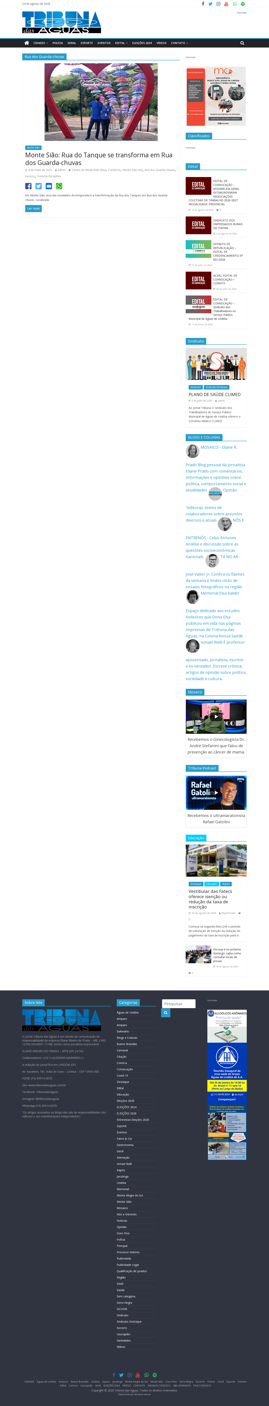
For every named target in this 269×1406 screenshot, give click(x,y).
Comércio (114, 170)
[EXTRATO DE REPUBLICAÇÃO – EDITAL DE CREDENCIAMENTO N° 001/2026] (198, 243)
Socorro (122, 1328)
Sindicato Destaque (216, 387)
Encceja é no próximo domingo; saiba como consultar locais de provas (227, 955)
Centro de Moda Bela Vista (89, 170)
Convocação (125, 1069)
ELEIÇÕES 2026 (126, 1113)
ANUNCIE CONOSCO (159, 1385)
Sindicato (196, 387)
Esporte (87, 43)
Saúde (121, 1290)
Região (226, 884)
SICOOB (122, 1309)
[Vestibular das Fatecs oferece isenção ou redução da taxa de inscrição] (216, 847)
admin (62, 170)
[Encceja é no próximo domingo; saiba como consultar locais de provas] (198, 948)
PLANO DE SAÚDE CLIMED (215, 394)
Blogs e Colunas (127, 1038)
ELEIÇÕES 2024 (142, 43)
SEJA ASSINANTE (182, 1385)
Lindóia (121, 1183)
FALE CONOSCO (202, 1385)
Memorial (123, 1189)
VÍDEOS (161, 43)
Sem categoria (126, 1296)
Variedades (124, 1340)
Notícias (122, 1220)
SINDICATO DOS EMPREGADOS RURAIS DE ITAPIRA (228, 224)
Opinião (122, 1227)
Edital (120, 43)
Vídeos (121, 1347)
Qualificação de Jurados (132, 1271)
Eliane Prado (229, 913)
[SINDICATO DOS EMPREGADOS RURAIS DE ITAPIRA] (198, 219)
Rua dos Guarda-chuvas (160, 170)
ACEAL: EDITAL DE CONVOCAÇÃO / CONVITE (225, 279)
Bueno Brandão (127, 1044)
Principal (122, 1246)
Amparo (122, 1019)
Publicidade (124, 1258)
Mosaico (122, 1208)
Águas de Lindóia (128, 1012)
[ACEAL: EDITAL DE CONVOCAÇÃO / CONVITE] (198, 274)
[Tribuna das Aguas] (26, 43)
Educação (211, 884)
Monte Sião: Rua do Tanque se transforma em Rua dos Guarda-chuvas (99, 159)
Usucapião (123, 1334)
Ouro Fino (123, 1233)
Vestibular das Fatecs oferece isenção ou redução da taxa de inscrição (210, 899)
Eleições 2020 (125, 1101)
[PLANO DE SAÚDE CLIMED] (216, 350)
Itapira (121, 1170)
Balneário (123, 1031)
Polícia (58, 43)
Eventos (104, 43)
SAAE (120, 1284)
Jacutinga (122, 1176)
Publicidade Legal (128, 1265)
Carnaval (122, 1050)
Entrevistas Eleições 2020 (133, 1120)
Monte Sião (33, 147)
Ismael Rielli (124, 1164)
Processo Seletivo (128, 1252)
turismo (30, 176)
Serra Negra (124, 1302)
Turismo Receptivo (49, 176)
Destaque (196, 884)
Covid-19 (122, 1075)
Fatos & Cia (124, 1138)
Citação (121, 1056)
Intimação (123, 1157)
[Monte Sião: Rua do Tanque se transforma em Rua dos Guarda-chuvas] (101, 66)
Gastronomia (125, 1145)
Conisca (122, 1063)
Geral (72, 43)
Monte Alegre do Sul (130, 1195)
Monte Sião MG (132, 170)
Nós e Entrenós (127, 1214)
